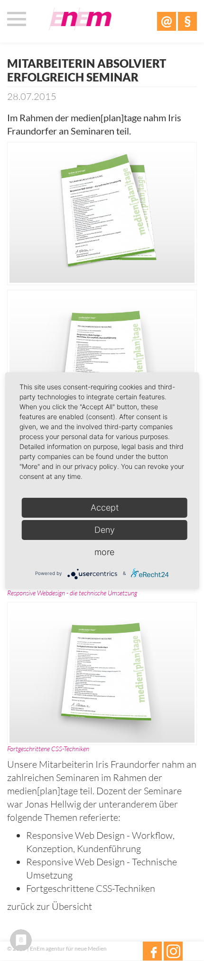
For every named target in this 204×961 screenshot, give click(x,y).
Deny (104, 530)
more (104, 552)
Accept (105, 507)
